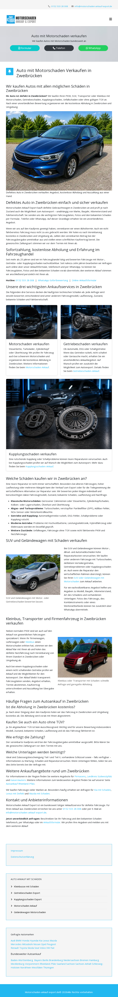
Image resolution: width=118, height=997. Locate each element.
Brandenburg (56, 960)
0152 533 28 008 (59, 6)
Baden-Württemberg (22, 960)
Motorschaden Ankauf (25, 905)
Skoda (31, 947)
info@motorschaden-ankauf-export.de (93, 6)
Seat (37, 947)
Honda (25, 940)
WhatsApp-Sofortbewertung (53, 280)
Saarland (61, 963)
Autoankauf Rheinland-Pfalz (20, 783)
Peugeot (51, 944)
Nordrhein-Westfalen (31, 967)
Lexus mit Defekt (15, 793)
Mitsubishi (27, 944)
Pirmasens (80, 776)
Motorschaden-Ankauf (37, 367)
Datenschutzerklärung (22, 856)
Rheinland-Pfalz (48, 963)
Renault (15, 947)
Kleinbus (30, 641)
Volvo (43, 947)
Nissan (37, 944)
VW (48, 947)
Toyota (23, 947)
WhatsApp (94, 48)
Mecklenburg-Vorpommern (25, 963)
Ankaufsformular (51, 822)
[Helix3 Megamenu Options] (110, 19)
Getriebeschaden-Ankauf (86, 370)
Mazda (53, 940)
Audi (13, 940)
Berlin (45, 960)
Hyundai (33, 940)
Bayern (38, 960)
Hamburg (94, 960)
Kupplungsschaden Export (27, 899)
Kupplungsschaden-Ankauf (39, 466)
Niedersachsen (71, 960)
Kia (40, 940)
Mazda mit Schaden (39, 793)
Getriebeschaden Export (26, 892)
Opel (43, 944)
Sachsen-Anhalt (83, 963)
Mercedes (16, 944)
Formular (25, 48)
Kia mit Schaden (102, 789)
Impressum (17, 850)
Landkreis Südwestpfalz (99, 776)
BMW (19, 940)
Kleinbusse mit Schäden (26, 886)
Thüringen (48, 967)
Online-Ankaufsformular (84, 280)
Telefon (60, 48)
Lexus (46, 940)
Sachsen (70, 963)
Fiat (52, 947)
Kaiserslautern (18, 780)
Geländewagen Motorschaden (29, 912)
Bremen (84, 960)
